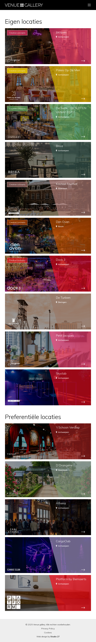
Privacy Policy (48, 628)
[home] (24, 5)
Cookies (48, 632)
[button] (88, 5)
